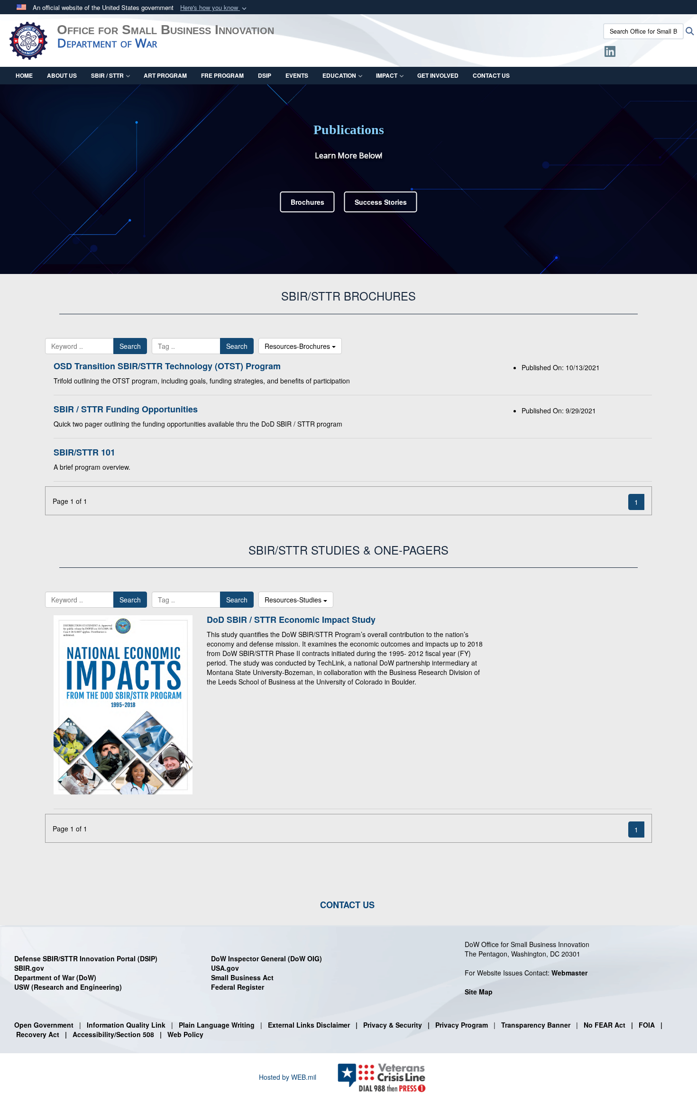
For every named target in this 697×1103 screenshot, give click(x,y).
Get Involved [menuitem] (438, 75)
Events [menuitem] (296, 75)
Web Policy (185, 1034)
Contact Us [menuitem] (491, 75)
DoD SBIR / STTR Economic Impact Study (291, 619)
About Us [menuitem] (62, 75)
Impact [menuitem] (386, 75)
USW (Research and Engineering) (68, 987)
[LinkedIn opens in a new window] (610, 53)
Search (130, 346)
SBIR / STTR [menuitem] (107, 75)
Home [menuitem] (24, 75)
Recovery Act (37, 1034)
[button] (214, 8)
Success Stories (381, 202)
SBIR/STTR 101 (84, 452)
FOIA (647, 1025)
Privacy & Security (392, 1025)
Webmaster (569, 972)
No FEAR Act (604, 1025)
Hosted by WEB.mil (287, 1077)
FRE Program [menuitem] (222, 75)
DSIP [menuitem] (264, 75)
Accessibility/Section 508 (113, 1034)
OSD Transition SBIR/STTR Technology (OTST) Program (167, 366)
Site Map (479, 991)
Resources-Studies (294, 599)
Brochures (307, 202)
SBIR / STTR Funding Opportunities (126, 409)
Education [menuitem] (339, 75)
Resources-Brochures (298, 346)
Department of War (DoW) (55, 977)
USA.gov (225, 968)
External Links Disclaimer (309, 1025)
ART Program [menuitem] (165, 75)
